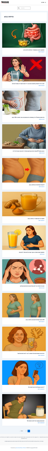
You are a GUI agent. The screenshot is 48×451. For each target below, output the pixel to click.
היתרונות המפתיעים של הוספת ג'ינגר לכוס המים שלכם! (31, 353)
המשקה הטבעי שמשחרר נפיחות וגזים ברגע (33, 50)
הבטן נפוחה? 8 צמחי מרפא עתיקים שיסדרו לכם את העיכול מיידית (28, 151)
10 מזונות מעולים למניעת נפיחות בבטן (35, 319)
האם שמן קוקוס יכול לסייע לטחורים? (35, 421)
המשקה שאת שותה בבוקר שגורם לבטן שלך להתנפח (31, 252)
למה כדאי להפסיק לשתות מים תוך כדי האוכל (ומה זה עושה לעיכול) (28, 83)
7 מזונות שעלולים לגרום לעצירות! (36, 387)
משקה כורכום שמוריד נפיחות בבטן (36, 218)
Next (21, 431)
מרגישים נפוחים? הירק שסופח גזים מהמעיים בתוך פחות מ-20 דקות (28, 117)
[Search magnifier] (19, 8)
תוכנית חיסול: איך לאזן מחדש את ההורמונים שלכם (32, 286)
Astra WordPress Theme (21, 447)
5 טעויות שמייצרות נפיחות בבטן (36, 184)
